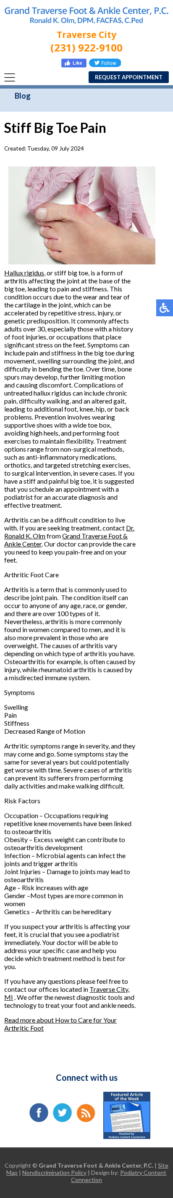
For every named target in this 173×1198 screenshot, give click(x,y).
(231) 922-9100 (86, 47)
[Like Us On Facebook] (73, 65)
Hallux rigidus (24, 273)
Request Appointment (129, 77)
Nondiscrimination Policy (54, 1172)
